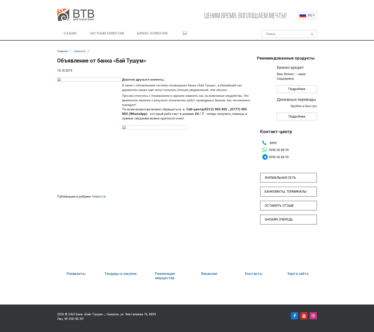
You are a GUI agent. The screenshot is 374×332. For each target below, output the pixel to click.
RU (310, 15)
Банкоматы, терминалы (285, 191)
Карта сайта (298, 273)
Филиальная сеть (280, 178)
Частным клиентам (107, 33)
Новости (79, 51)
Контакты (253, 273)
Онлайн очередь (279, 219)
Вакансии (209, 273)
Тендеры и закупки (120, 273)
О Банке (70, 33)
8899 (152, 314)
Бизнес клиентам (152, 33)
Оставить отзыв (279, 206)
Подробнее (296, 89)
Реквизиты (76, 273)
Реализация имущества (165, 275)
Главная (62, 51)
